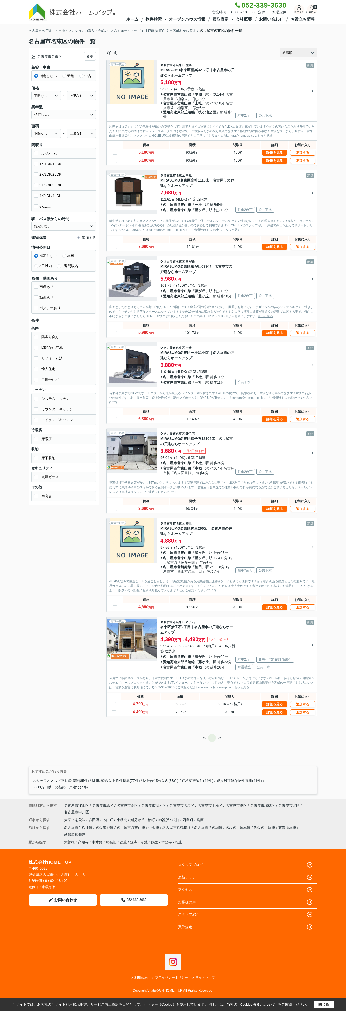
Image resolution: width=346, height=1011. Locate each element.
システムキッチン (55, 398)
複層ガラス (50, 477)
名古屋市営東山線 (177, 94)
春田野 (94, 820)
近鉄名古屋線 (265, 828)
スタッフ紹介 (188, 914)
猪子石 (190, 434)
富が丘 (190, 261)
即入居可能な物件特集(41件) (239, 781)
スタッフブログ (190, 865)
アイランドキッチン (57, 420)
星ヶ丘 (200, 210)
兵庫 (200, 820)
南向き (46, 496)
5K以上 (45, 206)
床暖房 (46, 439)
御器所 (164, 820)
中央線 (154, 828)
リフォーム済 (52, 358)
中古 (87, 76)
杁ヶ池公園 (207, 112)
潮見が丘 (138, 820)
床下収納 (48, 458)
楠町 (152, 820)
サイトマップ (205, 977)
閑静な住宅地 (52, 348)
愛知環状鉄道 (74, 834)
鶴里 (154, 842)
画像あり (46, 287)
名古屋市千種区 (210, 805)
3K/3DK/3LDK (50, 185)
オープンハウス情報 (187, 19)
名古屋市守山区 (76, 805)
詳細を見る (274, 152)
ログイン (299, 12)
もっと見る (265, 135)
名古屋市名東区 (174, 65)
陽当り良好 (50, 337)
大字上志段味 (75, 820)
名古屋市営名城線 (208, 828)
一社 (198, 205)
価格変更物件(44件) (197, 781)
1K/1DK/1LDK (50, 164)
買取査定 (221, 19)
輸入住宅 (48, 369)
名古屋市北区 (289, 805)
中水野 (97, 842)
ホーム (132, 19)
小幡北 (122, 820)
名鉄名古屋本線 (239, 828)
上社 (198, 103)
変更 (89, 56)
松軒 (176, 820)
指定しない (48, 76)
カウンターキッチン (57, 409)
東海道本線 (287, 828)
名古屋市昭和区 (153, 805)
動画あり (46, 297)
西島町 (188, 820)
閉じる (323, 1004)
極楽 (189, 65)
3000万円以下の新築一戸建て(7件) (60, 787)
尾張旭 (111, 842)
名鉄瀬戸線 (105, 828)
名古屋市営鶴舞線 (177, 567)
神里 (189, 523)
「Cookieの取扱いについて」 (257, 1004)
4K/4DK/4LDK (50, 196)
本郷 (198, 94)
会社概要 (244, 19)
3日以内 (45, 266)
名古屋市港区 (236, 805)
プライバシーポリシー (171, 977)
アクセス (185, 890)
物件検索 (154, 19)
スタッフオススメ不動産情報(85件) (61, 781)
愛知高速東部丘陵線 (179, 112)
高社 (189, 175)
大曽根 (69, 842)
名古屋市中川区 (76, 812)
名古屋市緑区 (102, 805)
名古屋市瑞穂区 (262, 805)
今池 (144, 842)
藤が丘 (200, 291)
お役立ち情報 (303, 19)
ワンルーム (48, 153)
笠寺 (133, 842)
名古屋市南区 (127, 805)
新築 (70, 76)
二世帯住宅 (50, 379)
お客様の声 (187, 902)
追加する (302, 152)
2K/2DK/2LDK (50, 174)
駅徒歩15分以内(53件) (161, 781)
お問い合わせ (271, 19)
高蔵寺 (83, 842)
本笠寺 (166, 842)
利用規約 (141, 977)
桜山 (178, 842)
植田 (198, 567)
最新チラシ (187, 877)
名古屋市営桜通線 (78, 828)
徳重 (123, 842)
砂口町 (108, 820)
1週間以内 (70, 266)
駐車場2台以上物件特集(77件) (116, 781)
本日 (70, 256)
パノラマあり (50, 308)
